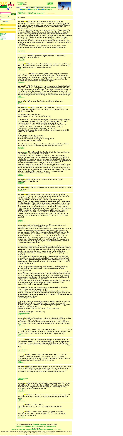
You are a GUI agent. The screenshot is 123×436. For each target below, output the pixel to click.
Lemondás (53, 7)
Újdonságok (25, 9)
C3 (54, 429)
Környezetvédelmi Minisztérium (45, 429)
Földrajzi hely (3, 33)
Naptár (3, 24)
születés (20, 220)
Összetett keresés (4, 17)
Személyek (2, 37)
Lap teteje (18, 426)
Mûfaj (1, 35)
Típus (1, 39)
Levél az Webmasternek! (50, 426)
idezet (25, 74)
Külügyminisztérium (31, 429)
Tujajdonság (3, 38)
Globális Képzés (48, 9)
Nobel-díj (20, 349)
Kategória (2, 34)
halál (19, 68)
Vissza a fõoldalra (26, 426)
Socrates (58, 429)
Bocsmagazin (33, 9)
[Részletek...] (21, 52)
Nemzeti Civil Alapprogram (40, 424)
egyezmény (21, 59)
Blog (2, 28)
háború (20, 102)
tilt (19, 50)
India (40, 9)
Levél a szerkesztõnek (37, 426)
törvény (22, 50)
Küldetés (22, 3)
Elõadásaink (50, 3)
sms (25, 55)
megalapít (20, 416)
